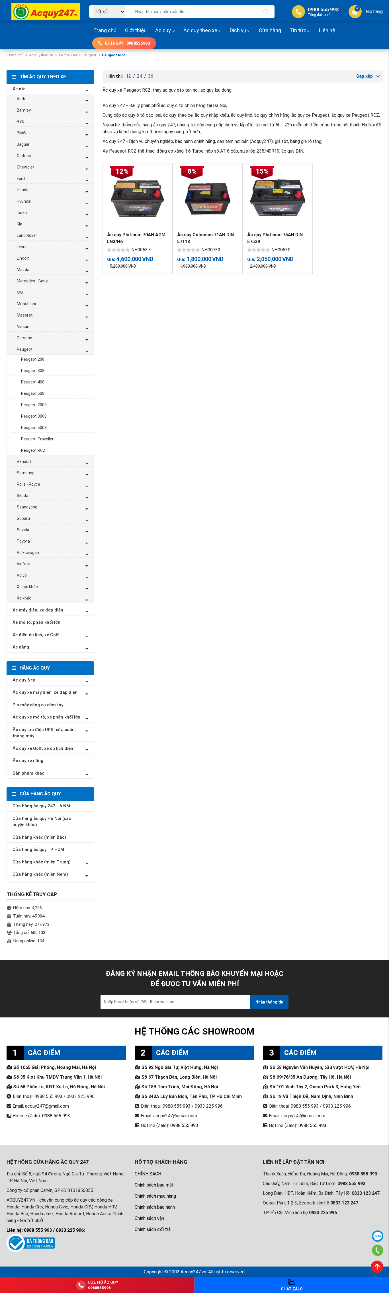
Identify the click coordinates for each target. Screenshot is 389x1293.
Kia (19, 224)
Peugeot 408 (32, 382)
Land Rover (27, 235)
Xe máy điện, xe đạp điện (38, 610)
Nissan (23, 326)
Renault (24, 461)
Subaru (23, 518)
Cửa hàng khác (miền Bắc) (39, 837)
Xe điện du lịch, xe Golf (36, 634)
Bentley (24, 110)
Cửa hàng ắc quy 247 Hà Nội (41, 805)
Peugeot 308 (32, 370)
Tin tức (298, 30)
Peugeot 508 (32, 393)
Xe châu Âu (68, 55)
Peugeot (89, 55)
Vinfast (23, 564)
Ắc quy (163, 30)
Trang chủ (104, 30)
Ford (21, 178)
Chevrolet (25, 167)
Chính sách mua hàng (155, 1196)
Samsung (25, 473)
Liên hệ (327, 30)
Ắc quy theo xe (200, 30)
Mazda (23, 269)
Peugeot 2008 (34, 405)
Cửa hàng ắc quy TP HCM (38, 849)
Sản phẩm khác (28, 773)
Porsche (24, 338)
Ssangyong (27, 507)
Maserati (25, 315)
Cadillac (24, 155)
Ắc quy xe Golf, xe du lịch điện (43, 748)
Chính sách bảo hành (155, 1207)
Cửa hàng (270, 30)
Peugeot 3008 (34, 416)
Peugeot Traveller (37, 439)
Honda (22, 190)
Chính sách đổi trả (153, 1229)
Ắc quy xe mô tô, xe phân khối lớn (46, 717)
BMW (21, 133)
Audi (21, 99)
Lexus (22, 247)
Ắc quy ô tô (24, 680)
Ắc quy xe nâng (28, 760)
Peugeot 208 (32, 359)
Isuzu (22, 212)
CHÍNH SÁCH (148, 1174)
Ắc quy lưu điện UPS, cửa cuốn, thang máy (44, 733)
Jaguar (23, 144)
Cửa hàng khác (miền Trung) (42, 862)
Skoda (22, 495)
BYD (20, 121)
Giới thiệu (136, 30)
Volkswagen (28, 552)
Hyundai (24, 201)
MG (20, 292)
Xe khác (24, 598)
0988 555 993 (56, 1115)
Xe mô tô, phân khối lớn (36, 622)
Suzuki (23, 530)
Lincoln (23, 258)
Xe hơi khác (27, 586)
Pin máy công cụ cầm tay (38, 704)
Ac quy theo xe (41, 55)
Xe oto (19, 88)
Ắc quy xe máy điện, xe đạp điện (45, 692)
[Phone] (378, 1250)
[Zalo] (377, 1236)
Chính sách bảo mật (154, 1185)
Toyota (23, 541)
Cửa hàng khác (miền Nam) (40, 874)
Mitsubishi (26, 303)
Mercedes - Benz (32, 281)
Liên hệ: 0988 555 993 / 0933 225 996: (46, 1230)
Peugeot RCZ (33, 450)
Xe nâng (21, 647)
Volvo (22, 575)
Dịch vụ (238, 30)
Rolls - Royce (28, 484)
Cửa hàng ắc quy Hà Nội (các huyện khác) (42, 822)
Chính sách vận (149, 1218)
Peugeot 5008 (34, 427)
